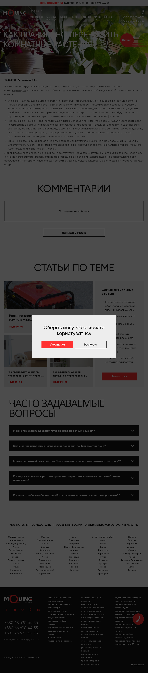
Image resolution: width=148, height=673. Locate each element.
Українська (57, 344)
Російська (90, 344)
